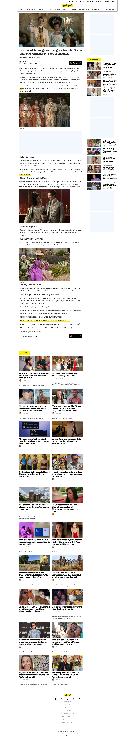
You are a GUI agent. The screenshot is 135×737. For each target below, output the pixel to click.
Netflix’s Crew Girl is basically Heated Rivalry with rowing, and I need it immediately (34, 474)
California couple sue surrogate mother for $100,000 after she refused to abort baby (108, 167)
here (49, 307)
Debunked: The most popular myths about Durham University (67, 608)
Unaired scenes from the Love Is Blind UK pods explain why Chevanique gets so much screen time (66, 508)
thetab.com (64, 731)
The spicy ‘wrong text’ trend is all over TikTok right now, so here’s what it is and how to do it (34, 441)
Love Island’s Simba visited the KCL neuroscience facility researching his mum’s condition (34, 542)
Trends (41, 9)
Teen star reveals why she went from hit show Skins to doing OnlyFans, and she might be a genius (67, 542)
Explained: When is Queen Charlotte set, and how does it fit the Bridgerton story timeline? (50, 324)
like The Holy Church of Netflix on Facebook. (52, 313)
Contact (98, 1)
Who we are (90, 1)
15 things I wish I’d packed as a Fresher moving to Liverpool (64, 374)
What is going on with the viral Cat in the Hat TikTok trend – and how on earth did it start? (66, 441)
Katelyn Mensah (27, 63)
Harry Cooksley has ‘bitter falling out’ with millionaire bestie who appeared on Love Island (67, 474)
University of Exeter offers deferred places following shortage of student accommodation (34, 507)
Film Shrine (96, 9)
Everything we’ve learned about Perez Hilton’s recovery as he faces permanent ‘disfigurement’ (110, 176)
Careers (67, 707)
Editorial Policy (67, 713)
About (67, 705)
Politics (57, 9)
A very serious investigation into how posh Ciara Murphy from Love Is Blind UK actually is (110, 142)
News (20, 9)
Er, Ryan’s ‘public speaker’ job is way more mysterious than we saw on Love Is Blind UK (34, 375)
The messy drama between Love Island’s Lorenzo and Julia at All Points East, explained (65, 674)
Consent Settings (67, 719)
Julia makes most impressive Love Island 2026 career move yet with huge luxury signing (110, 159)
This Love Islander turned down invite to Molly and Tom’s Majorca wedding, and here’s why (65, 642)
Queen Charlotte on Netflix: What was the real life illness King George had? (45, 320)
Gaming (49, 9)
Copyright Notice (67, 716)
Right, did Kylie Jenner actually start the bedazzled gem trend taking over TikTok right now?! (34, 674)
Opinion (65, 9)
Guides (74, 9)
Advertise (106, 1)
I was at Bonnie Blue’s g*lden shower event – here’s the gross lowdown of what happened (110, 73)
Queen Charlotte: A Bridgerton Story (58, 82)
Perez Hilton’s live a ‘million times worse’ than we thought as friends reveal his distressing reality (33, 642)
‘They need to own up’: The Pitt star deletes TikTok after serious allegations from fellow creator (66, 408)
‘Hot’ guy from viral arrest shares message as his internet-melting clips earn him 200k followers (32, 408)
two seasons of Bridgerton (34, 77)
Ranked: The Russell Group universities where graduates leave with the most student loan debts (66, 575)
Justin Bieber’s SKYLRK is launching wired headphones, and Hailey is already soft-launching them (34, 609)
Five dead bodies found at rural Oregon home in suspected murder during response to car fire (33, 575)
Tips (112, 1)
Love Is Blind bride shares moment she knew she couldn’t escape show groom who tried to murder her (110, 83)
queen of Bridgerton (53, 172)
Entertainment (30, 9)
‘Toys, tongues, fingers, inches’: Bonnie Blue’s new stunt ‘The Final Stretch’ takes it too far (109, 91)
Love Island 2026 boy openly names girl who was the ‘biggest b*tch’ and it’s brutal (110, 150)
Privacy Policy (67, 722)
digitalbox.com (68, 735)
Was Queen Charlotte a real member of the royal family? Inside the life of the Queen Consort (50, 328)
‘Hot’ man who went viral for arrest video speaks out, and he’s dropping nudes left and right (109, 65)
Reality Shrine (84, 9)
